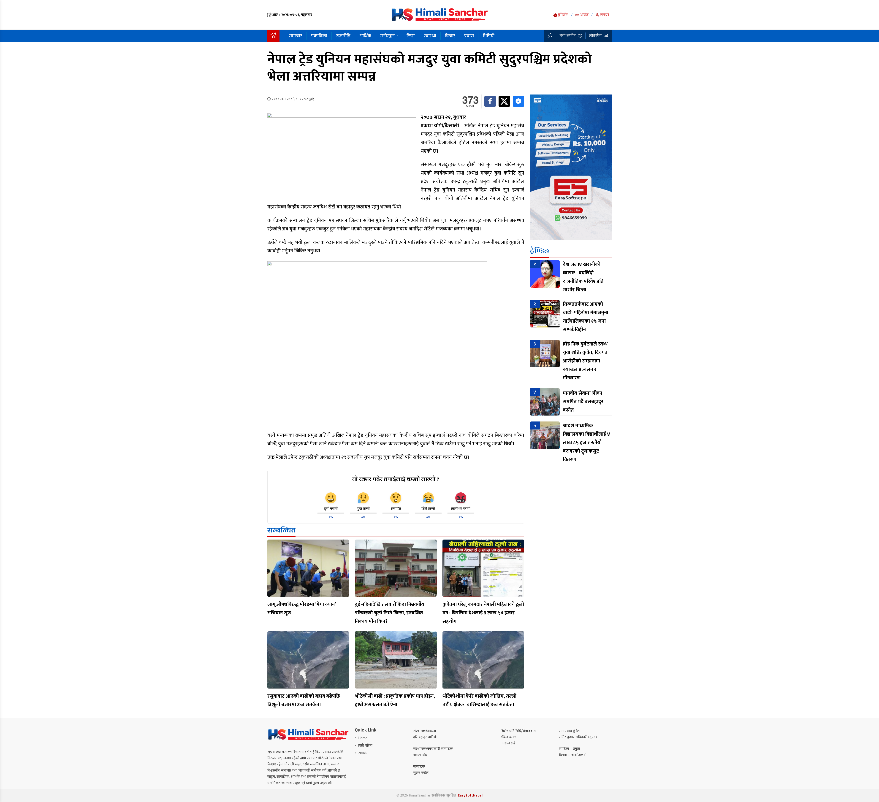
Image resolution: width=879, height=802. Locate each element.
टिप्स (411, 36)
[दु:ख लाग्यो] (363, 498)
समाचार (295, 36)
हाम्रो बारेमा (365, 746)
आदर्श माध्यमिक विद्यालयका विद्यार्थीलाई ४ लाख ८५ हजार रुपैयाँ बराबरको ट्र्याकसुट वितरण (586, 442)
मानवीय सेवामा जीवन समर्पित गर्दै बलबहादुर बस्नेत (583, 401)
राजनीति (343, 36)
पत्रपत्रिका (319, 36)
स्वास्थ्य (430, 36)
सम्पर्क (362, 753)
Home (362, 738)
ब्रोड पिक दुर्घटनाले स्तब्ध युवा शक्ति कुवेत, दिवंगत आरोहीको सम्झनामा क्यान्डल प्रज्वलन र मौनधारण (585, 361)
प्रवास (469, 36)
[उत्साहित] (395, 498)
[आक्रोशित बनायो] (460, 498)
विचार (450, 36)
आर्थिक (365, 36)
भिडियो (488, 36)
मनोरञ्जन (387, 36)
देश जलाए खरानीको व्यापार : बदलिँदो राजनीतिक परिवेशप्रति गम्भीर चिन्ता (583, 277)
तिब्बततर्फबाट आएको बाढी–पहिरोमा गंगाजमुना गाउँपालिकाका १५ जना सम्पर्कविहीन (585, 317)
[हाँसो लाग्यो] (428, 498)
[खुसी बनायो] (330, 498)
